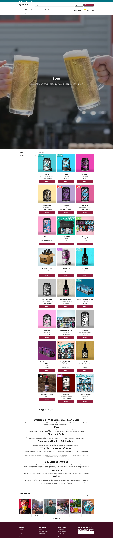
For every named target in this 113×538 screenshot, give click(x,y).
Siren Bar (39, 481)
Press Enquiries (42, 535)
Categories (25, 13)
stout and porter (35, 84)
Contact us (70, 473)
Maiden (60, 536)
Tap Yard (43, 478)
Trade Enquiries (42, 536)
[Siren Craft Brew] (23, 5)
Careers (40, 529)
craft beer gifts (37, 467)
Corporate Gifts (42, 533)
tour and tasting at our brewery (37, 480)
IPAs (81, 83)
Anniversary (61, 529)
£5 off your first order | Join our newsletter (56, 1)
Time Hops (61, 533)
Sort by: (21, 152)
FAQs (20, 531)
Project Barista (62, 531)
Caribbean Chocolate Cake (64, 535)
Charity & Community (44, 531)
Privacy (21, 536)
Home (20, 13)
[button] (89, 5)
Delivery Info (22, 533)
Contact (21, 529)
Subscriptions (22, 535)
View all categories (89, 496)
